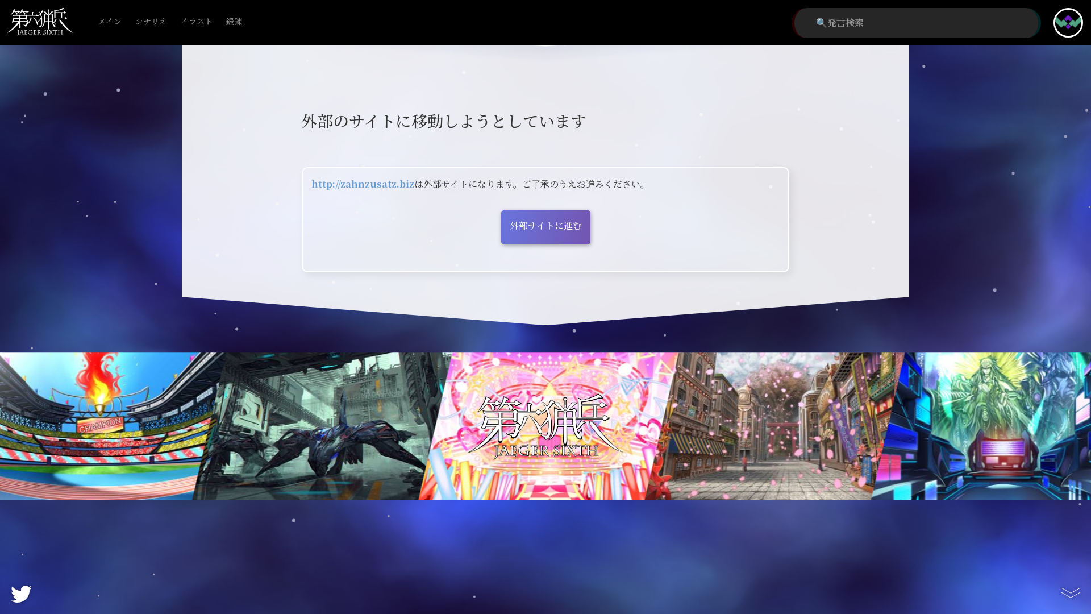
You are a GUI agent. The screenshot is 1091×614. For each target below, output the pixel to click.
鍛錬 (234, 22)
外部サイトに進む (546, 226)
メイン (110, 22)
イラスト (197, 22)
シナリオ (151, 22)
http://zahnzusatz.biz (362, 184)
